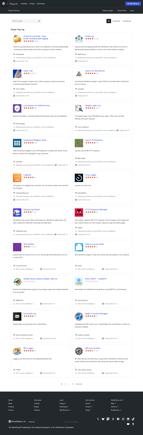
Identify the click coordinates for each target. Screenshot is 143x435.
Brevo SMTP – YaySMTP (95, 279)
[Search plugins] (39, 21)
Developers (64, 407)
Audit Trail (27, 71)
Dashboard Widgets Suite (34, 140)
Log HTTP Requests (94, 140)
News (10, 403)
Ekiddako (79, 384)
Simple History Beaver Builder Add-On (40, 279)
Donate (88, 407)
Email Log (89, 36)
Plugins (36, 407)
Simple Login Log (92, 105)
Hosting (11, 407)
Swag (88, 410)
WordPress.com (117, 400)
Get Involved (89, 400)
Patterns (37, 410)
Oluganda (31, 422)
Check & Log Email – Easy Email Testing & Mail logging (35, 37)
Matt (113, 403)
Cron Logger (90, 175)
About (10, 400)
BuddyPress (116, 410)
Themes (37, 403)
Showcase (37, 400)
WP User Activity (92, 348)
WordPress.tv (65, 410)
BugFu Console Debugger (96, 313)
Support (62, 403)
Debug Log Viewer (31, 209)
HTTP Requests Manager (96, 209)
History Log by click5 (94, 244)
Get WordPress (133, 4)
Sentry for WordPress (95, 71)
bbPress (115, 407)
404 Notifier (28, 244)
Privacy (11, 410)
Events (87, 403)
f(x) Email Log (29, 313)
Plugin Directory (13, 10)
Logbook (27, 175)
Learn (62, 400)
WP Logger (28, 348)
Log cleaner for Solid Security (36, 105)
